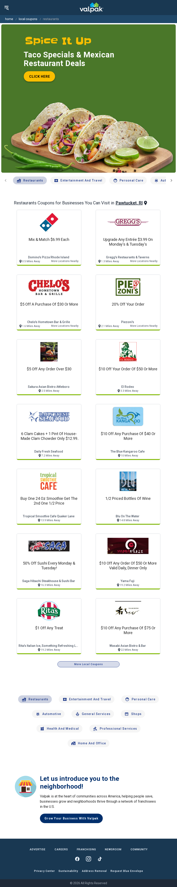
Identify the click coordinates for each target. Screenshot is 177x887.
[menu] (6, 8)
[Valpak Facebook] (77, 859)
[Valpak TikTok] (100, 859)
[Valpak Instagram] (88, 859)
